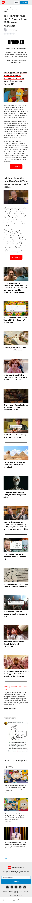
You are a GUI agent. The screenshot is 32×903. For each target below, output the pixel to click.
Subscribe (24, 2)
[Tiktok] (16, 887)
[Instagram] (24, 887)
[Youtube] (12, 887)
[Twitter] (7, 887)
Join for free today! (10, 709)
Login (16, 2)
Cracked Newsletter (8, 8)
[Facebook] (20, 887)
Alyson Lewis (11, 29)
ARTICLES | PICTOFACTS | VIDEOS (16, 761)
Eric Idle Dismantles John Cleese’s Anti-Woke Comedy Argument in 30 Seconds (16, 182)
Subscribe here (16, 63)
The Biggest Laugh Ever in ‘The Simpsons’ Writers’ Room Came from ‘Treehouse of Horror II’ (15, 78)
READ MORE (16, 167)
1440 (5, 695)
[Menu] (30, 2)
